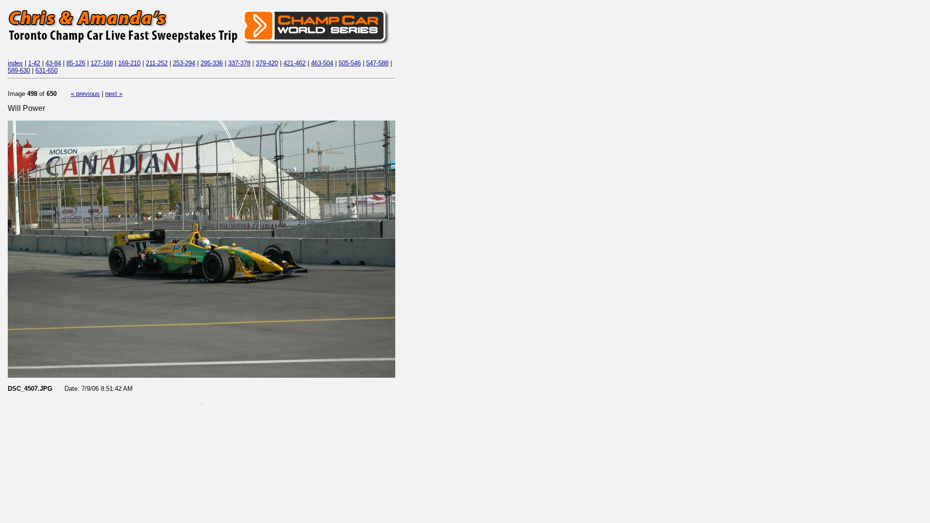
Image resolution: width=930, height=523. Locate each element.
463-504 (322, 63)
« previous (85, 93)
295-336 (212, 63)
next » (114, 93)
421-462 (294, 63)
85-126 (75, 63)
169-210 (129, 63)
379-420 (267, 63)
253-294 (184, 63)
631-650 (46, 70)
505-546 (350, 63)
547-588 (377, 63)
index (15, 63)
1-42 (34, 63)
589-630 (19, 70)
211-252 (157, 63)
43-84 (53, 63)
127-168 (102, 63)
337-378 (239, 63)
